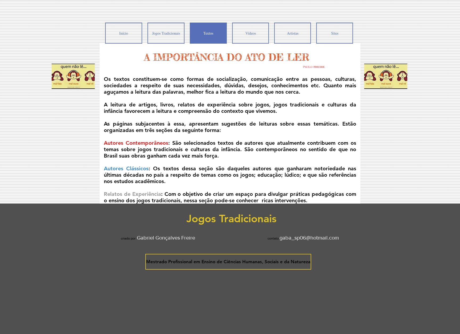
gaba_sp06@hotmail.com (309, 238)
